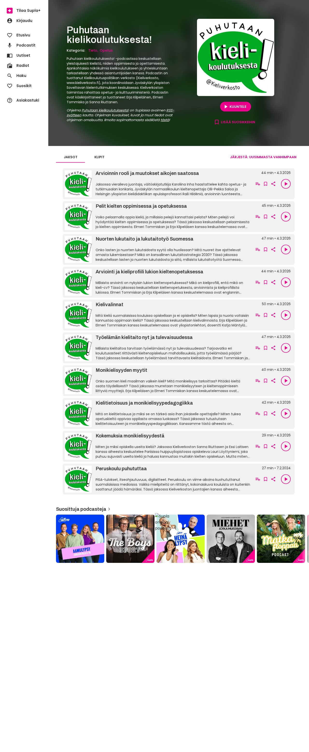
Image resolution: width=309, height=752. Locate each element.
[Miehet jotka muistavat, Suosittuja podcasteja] (231, 539)
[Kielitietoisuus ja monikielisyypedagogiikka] (157, 413)
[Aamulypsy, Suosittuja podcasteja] (80, 539)
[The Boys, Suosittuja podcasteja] (130, 539)
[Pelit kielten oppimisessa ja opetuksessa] (157, 216)
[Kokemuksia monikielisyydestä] (157, 446)
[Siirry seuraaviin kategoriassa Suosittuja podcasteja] (301, 539)
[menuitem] (24, 10)
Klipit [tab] (99, 157)
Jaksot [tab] (70, 157)
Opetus (106, 50)
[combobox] (263, 157)
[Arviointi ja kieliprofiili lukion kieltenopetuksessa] (157, 282)
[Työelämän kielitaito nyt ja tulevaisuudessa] (157, 347)
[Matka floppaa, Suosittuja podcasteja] (281, 539)
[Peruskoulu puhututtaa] (157, 479)
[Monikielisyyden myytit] (157, 380)
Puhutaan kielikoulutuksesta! (105, 110)
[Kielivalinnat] (157, 315)
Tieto (92, 50)
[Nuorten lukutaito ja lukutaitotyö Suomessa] (157, 249)
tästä (165, 119)
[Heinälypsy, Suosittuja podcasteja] (180, 539)
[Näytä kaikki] (178, 537)
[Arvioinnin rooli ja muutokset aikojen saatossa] (157, 183)
